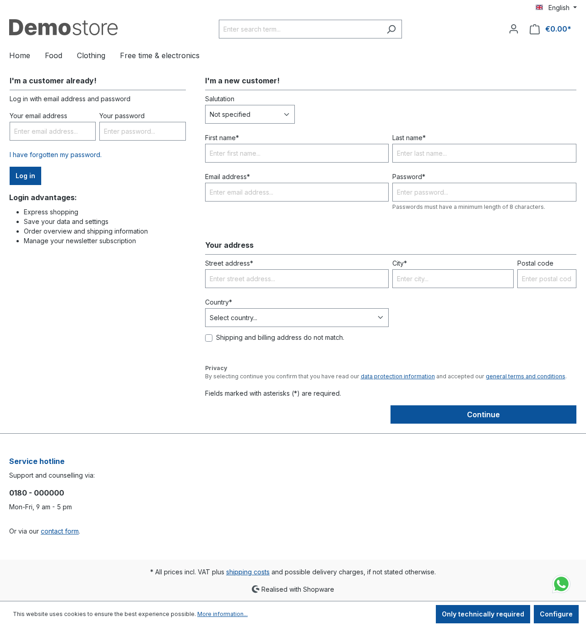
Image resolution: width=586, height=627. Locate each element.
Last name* (409, 138)
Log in (25, 176)
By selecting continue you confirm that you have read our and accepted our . (386, 376)
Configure (556, 614)
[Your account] (513, 29)
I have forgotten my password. (56, 154)
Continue (483, 414)
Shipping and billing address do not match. (280, 337)
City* (399, 263)
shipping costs (248, 572)
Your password (122, 116)
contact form (60, 531)
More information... (222, 614)
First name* (222, 138)
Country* (218, 302)
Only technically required (483, 614)
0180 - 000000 (36, 492)
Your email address (38, 116)
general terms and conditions (525, 376)
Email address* (227, 176)
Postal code (535, 263)
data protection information (398, 376)
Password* (408, 176)
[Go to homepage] (63, 27)
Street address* (229, 263)
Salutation (219, 99)
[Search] (391, 29)
